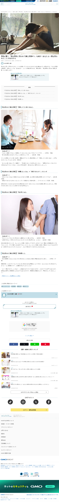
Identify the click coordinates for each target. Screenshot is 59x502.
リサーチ (41, 498)
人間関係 (13, 286)
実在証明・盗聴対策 (4, 466)
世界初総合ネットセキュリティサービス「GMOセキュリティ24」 (12, 465)
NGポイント (26, 286)
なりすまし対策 (50, 466)
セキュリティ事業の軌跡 (5, 468)
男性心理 (19, 286)
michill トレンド (55, 357)
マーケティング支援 (35, 498)
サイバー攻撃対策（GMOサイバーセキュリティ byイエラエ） (20, 466)
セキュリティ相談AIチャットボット (48, 465)
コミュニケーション (6, 286)
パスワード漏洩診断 (28, 465)
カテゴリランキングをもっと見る (29, 392)
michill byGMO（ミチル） (6, 11)
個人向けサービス (3, 499)
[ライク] (57, 3)
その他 (9, 499)
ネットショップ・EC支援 (14, 498)
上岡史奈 (56, 388)
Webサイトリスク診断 (37, 465)
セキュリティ (28, 498)
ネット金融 (50, 498)
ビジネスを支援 (22, 498)
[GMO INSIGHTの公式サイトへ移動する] (7, 459)
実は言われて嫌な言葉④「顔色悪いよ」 (14, 99)
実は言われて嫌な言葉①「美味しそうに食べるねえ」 (17, 90)
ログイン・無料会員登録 (29, 410)
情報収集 (45, 498)
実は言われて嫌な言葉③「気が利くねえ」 (15, 96)
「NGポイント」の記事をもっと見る (10, 276)
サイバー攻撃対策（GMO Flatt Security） (39, 466)
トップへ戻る (29, 335)
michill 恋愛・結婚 (7, 63)
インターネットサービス (5, 498)
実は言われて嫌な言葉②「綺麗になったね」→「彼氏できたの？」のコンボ (22, 93)
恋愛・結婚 (15, 11)
